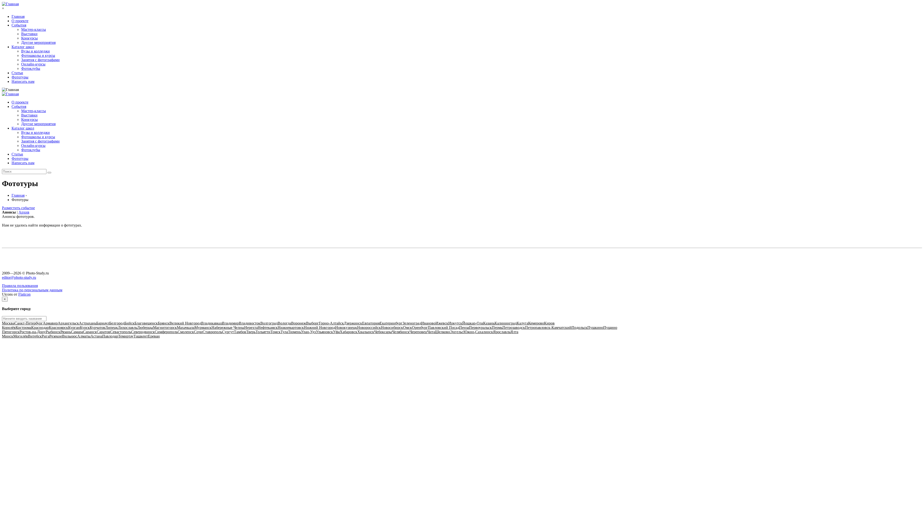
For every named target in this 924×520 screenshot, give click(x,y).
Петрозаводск (513, 327)
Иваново (428, 323)
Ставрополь (212, 332)
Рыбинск (53, 332)
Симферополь (166, 332)
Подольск (579, 327)
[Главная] (10, 4)
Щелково (442, 332)
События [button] (19, 106)
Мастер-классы (33, 29)
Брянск (163, 323)
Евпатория (371, 323)
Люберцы (145, 327)
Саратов (103, 332)
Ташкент (141, 336)
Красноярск (58, 327)
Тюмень (294, 332)
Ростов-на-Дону (32, 332)
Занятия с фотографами (40, 60)
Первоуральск (480, 327)
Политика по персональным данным (32, 290)
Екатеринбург (391, 323)
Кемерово (536, 323)
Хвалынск (365, 332)
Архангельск (68, 323)
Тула (284, 332)
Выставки (29, 34)
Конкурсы (29, 38)
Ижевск (442, 323)
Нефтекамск (268, 327)
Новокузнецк (346, 327)
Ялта (514, 332)
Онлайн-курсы (33, 64)
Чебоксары (383, 332)
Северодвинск (143, 332)
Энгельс (456, 332)
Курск (85, 327)
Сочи (198, 332)
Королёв (9, 327)
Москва (8, 323)
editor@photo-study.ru (19, 277)
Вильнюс (69, 336)
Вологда (284, 323)
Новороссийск (369, 327)
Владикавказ (211, 323)
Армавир (50, 323)
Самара (77, 332)
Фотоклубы (30, 68)
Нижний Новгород (319, 327)
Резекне (55, 336)
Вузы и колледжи (35, 51)
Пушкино (595, 327)
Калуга (522, 323)
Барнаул (102, 323)
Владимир (230, 323)
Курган (74, 327)
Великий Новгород (185, 323)
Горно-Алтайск (331, 323)
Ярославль (501, 332)
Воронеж (298, 323)
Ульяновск (324, 332)
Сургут (228, 332)
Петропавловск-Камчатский (548, 327)
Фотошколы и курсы (38, 55)
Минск (7, 336)
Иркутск (455, 323)
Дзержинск (353, 323)
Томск (275, 332)
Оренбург (420, 327)
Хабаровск (348, 332)
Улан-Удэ (308, 332)
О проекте (20, 21)
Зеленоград (412, 323)
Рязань (65, 332)
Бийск (129, 323)
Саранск (90, 332)
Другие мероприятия (38, 42)
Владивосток (249, 323)
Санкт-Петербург (28, 323)
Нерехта (251, 327)
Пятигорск (10, 332)
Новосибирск (392, 327)
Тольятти (263, 332)
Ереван (154, 336)
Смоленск (186, 332)
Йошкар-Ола (472, 323)
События (19, 25)
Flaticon (24, 294)
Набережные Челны (228, 327)
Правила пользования (20, 286)
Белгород (116, 323)
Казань (488, 323)
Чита (431, 332)
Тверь (251, 332)
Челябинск (401, 332)
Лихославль (127, 327)
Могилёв (20, 336)
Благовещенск (146, 323)
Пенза (464, 327)
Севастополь (120, 332)
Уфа (336, 332)
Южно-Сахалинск (478, 332)
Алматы (83, 336)
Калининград (505, 323)
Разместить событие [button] (18, 208)
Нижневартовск (291, 327)
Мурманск (203, 327)
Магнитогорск (165, 327)
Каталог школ (23, 47)
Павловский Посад (443, 327)
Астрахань (87, 323)
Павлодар (110, 336)
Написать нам (23, 81)
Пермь (497, 327)
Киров (549, 323)
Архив (24, 212)
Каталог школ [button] (23, 128)
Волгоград (269, 323)
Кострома (23, 327)
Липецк (111, 327)
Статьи (17, 73)
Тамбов (240, 332)
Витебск (35, 336)
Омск (407, 327)
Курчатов (97, 327)
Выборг (312, 323)
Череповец (418, 332)
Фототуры (20, 77)
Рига (45, 336)
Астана (96, 336)
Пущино (610, 327)
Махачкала (185, 327)
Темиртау (126, 336)
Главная (18, 16)
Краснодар (40, 327)
